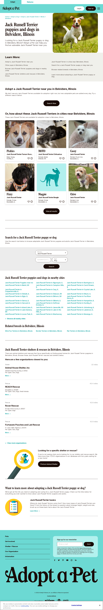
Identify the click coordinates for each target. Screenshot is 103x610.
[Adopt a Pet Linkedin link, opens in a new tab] (75, 560)
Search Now (51, 103)
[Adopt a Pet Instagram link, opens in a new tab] (72, 560)
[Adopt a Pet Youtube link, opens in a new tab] (68, 560)
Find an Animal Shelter (49, 464)
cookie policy (25, 606)
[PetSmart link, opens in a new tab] (50, 600)
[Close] (100, 605)
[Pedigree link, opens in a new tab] (59, 600)
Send (89, 544)
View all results (51, 211)
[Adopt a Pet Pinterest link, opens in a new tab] (63, 560)
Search (51, 266)
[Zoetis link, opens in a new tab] (65, 600)
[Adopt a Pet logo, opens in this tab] (51, 578)
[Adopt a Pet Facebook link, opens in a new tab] (55, 560)
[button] (28, 158)
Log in (79, 8)
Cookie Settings (51, 596)
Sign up (90, 8)
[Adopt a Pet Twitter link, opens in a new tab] (59, 560)
